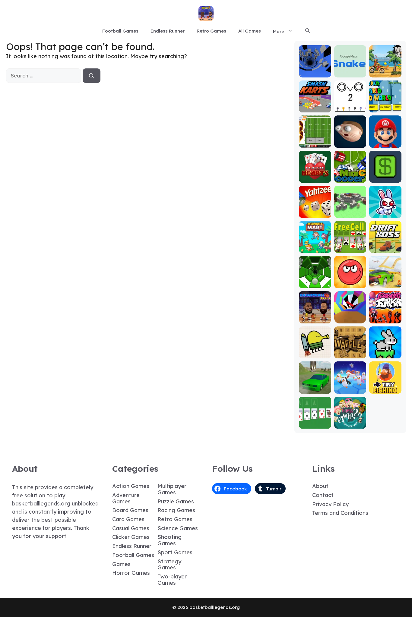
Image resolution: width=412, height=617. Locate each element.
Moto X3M (385, 73)
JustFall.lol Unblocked (350, 386)
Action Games (130, 486)
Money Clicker (385, 175)
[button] (307, 31)
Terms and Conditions (340, 512)
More (278, 31)
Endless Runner (168, 31)
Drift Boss (385, 248)
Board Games (130, 510)
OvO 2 (350, 108)
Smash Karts (315, 105)
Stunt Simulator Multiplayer (315, 384)
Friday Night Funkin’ (385, 313)
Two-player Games (172, 579)
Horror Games (131, 572)
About (320, 486)
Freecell (350, 248)
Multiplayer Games (171, 489)
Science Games (177, 528)
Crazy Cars (385, 284)
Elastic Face (350, 140)
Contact (323, 495)
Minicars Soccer (350, 175)
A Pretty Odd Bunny (385, 210)
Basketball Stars (315, 316)
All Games (249, 31)
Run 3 (315, 73)
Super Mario (385, 140)
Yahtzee (315, 213)
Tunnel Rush (350, 319)
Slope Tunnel (315, 281)
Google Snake (350, 70)
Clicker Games (131, 537)
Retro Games (211, 31)
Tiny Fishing (385, 389)
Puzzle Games (175, 501)
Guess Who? (350, 424)
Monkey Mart (315, 245)
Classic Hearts (315, 175)
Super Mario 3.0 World (385, 102)
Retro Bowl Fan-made (315, 140)
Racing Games (176, 510)
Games (121, 564)
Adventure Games (126, 498)
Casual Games (130, 528)
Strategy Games (169, 564)
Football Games (120, 31)
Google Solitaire (314, 421)
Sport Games (174, 552)
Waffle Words (350, 351)
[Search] (91, 75)
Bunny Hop (385, 354)
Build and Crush (350, 210)
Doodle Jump (314, 351)
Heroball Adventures (350, 281)
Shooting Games (169, 540)
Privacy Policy (330, 504)
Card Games (128, 519)
